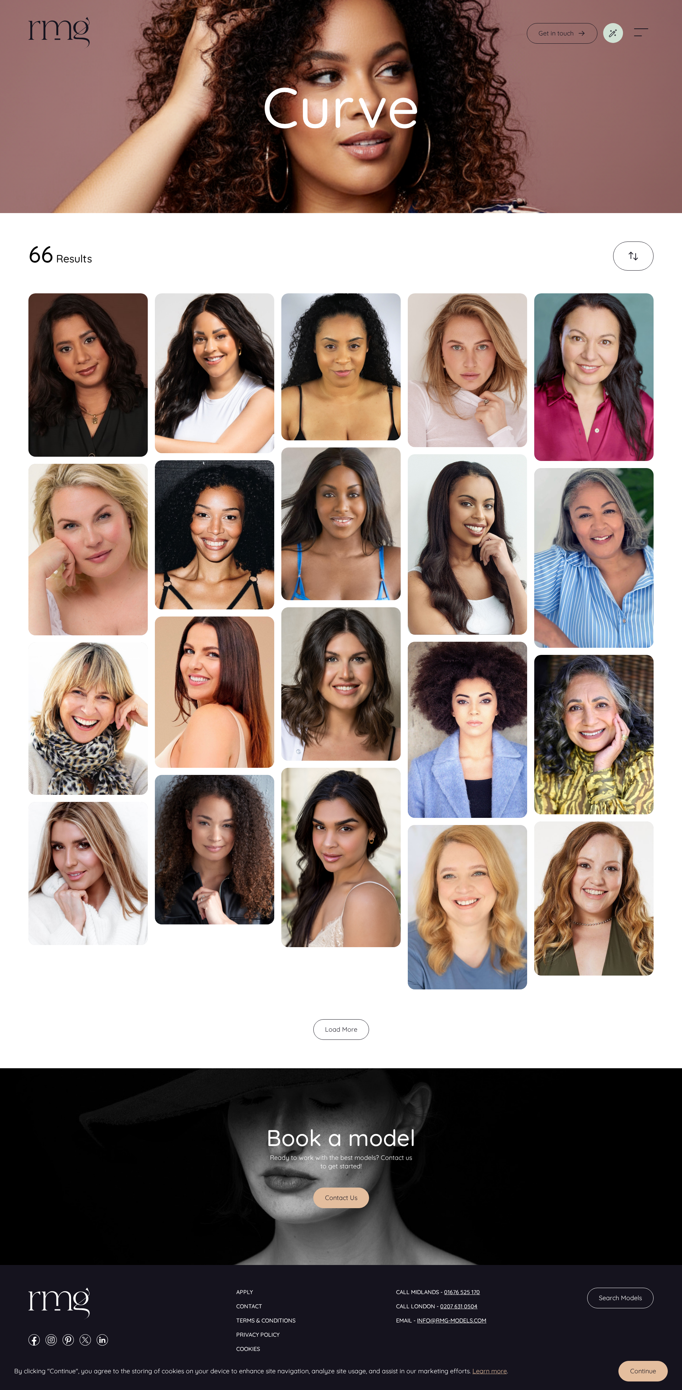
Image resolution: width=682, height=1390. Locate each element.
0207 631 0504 (458, 1306)
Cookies (248, 1348)
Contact (249, 1306)
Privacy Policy (258, 1334)
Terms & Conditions (266, 1320)
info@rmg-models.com (451, 1320)
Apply (244, 1292)
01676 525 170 (462, 1292)
